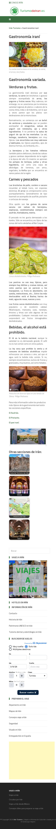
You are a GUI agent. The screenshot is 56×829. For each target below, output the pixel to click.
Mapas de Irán (15, 711)
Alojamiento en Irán (17, 704)
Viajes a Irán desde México (19, 804)
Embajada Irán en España (20, 735)
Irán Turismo (14, 28)
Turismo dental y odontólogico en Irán (25, 631)
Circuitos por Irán (15, 799)
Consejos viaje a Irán (18, 717)
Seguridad (13, 723)
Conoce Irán (17, 2)
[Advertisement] (32, 760)
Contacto (13, 613)
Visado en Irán (15, 729)
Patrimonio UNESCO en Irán (20, 625)
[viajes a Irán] (28, 597)
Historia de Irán (15, 619)
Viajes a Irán (13, 795)
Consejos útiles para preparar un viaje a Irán (26, 808)
